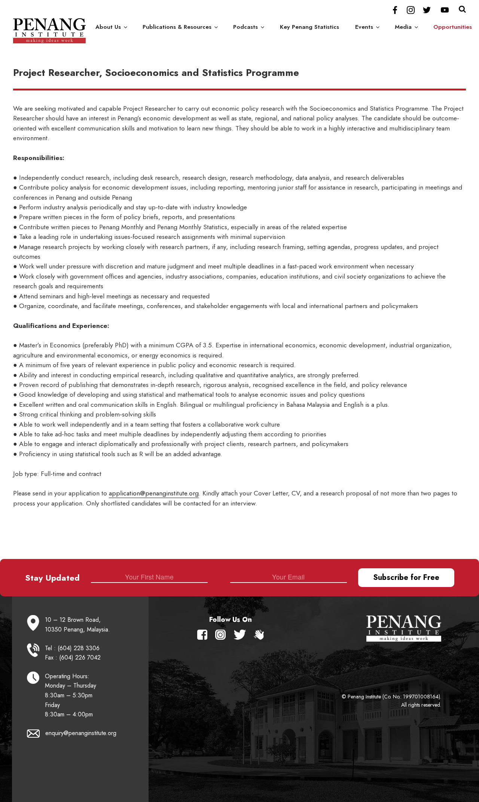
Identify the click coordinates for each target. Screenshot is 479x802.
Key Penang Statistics (309, 27)
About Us (108, 27)
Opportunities (452, 27)
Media (403, 27)
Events (364, 27)
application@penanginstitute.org (154, 493)
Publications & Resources (177, 27)
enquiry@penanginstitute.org (80, 733)
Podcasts (245, 27)
